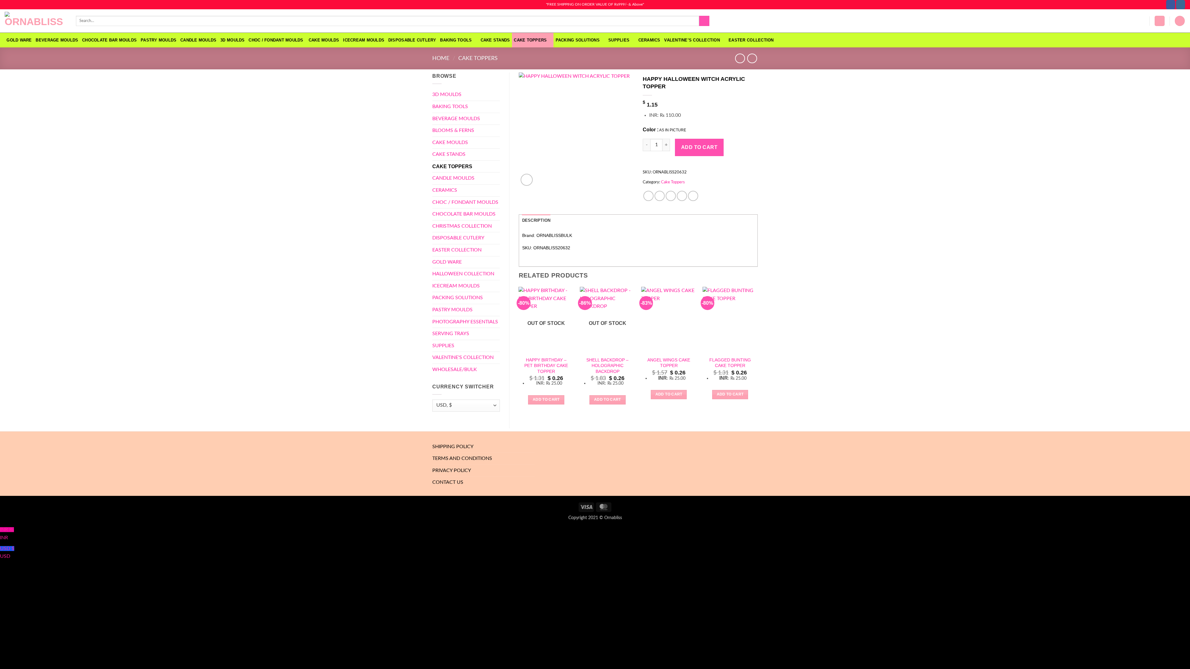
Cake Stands (495, 40)
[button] (1160, 21)
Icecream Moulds (363, 40)
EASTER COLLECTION (751, 40)
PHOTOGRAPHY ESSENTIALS (465, 321)
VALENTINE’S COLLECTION (692, 40)
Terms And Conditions (462, 458)
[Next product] (740, 58)
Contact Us (447, 482)
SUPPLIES (618, 40)
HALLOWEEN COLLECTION (463, 273)
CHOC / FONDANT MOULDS (277, 40)
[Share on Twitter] (659, 196)
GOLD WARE (19, 40)
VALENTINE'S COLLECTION (463, 357)
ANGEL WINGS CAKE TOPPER (668, 362)
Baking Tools (456, 40)
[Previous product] (752, 58)
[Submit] (704, 21)
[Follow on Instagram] (1180, 4)
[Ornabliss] (36, 21)
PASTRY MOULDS (158, 40)
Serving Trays (450, 333)
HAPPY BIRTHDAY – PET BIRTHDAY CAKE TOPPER (546, 365)
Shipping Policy (453, 446)
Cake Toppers (530, 40)
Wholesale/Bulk (454, 369)
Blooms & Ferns (453, 130)
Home (440, 58)
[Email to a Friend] (671, 196)
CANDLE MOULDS (198, 40)
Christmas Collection (462, 226)
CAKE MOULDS (324, 40)
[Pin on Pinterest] (682, 196)
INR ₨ (7, 533)
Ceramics (649, 40)
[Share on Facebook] (648, 196)
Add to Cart (699, 147)
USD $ (7, 552)
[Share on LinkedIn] (693, 196)
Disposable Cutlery (412, 40)
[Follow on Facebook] (1170, 4)
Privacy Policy (451, 470)
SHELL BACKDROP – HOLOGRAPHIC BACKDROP (607, 365)
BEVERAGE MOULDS (57, 40)
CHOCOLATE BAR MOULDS (109, 40)
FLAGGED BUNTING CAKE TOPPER (730, 362)
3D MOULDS (232, 40)
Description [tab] (536, 220)
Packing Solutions (578, 40)
